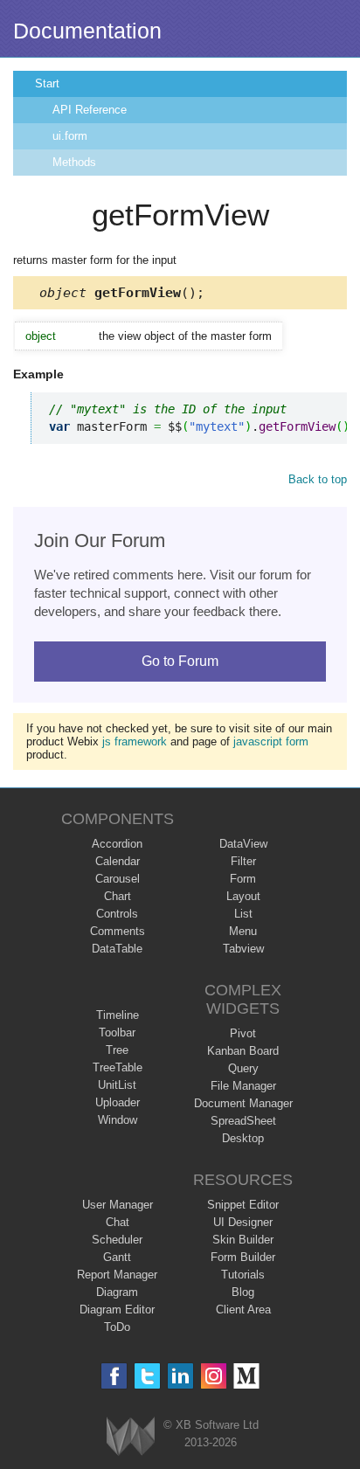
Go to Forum (180, 661)
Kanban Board (243, 1050)
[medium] (246, 1375)
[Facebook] (114, 1375)
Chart (117, 896)
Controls (117, 913)
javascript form (270, 741)
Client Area (243, 1309)
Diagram (117, 1292)
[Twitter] (147, 1375)
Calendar (117, 861)
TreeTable (117, 1067)
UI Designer (243, 1222)
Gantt (117, 1257)
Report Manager (117, 1274)
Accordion (117, 843)
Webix (131, 1436)
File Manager (243, 1085)
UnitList (117, 1084)
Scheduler (117, 1239)
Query (243, 1068)
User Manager (117, 1204)
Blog (243, 1292)
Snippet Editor (243, 1204)
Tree (117, 1050)
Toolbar (117, 1032)
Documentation (87, 30)
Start (47, 83)
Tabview (243, 948)
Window (117, 1119)
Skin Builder (242, 1239)
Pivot (243, 1033)
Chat (117, 1222)
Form (243, 878)
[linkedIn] (180, 1375)
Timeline (117, 1015)
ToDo (117, 1327)
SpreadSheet (243, 1120)
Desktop (243, 1138)
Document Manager (243, 1103)
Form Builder (243, 1257)
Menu (243, 931)
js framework (134, 741)
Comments (117, 931)
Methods (74, 162)
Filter (243, 861)
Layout (243, 896)
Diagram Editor (117, 1309)
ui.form (69, 135)
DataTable (117, 948)
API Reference (89, 109)
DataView (243, 843)
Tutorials (243, 1274)
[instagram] (213, 1375)
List (243, 913)
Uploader (117, 1102)
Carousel (117, 878)
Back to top (317, 479)
